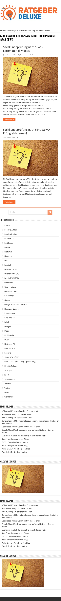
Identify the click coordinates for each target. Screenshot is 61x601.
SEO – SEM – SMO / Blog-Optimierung (19, 362)
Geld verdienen (10, 287)
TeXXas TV (6, 442)
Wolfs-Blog (6, 449)
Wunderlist (6, 452)
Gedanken (8, 283)
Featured (8, 252)
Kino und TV (9, 318)
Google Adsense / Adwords (15, 304)
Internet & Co (9, 313)
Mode (6, 331)
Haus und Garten (11, 309)
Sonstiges (8, 370)
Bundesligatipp (10, 234)
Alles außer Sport (9, 418)
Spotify (4, 439)
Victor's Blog (7, 446)
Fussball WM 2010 (11, 274)
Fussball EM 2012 (11, 269)
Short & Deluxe (10, 366)
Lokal (6, 322)
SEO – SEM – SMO (11, 357)
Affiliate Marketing (9, 414)
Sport (6, 375)
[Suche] (50, 212)
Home (5, 30)
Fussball (7, 265)
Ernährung (8, 243)
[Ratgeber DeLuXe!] (30, 12)
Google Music (7, 430)
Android (7, 225)
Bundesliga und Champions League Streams (20, 421)
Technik (7, 384)
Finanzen (8, 256)
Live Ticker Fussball (9, 436)
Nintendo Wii (9, 344)
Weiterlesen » (9, 119)
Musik (6, 340)
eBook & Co (9, 239)
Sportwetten (9, 379)
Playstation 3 (9, 348)
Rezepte (7, 353)
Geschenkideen (10, 291)
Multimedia (9, 335)
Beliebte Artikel (10, 230)
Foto (6, 261)
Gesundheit (9, 296)
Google (7, 300)
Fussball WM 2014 (11, 278)
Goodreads (6, 427)
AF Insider (6, 411)
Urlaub (7, 392)
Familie (7, 247)
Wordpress (8, 397)
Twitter (7, 388)
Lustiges (7, 326)
